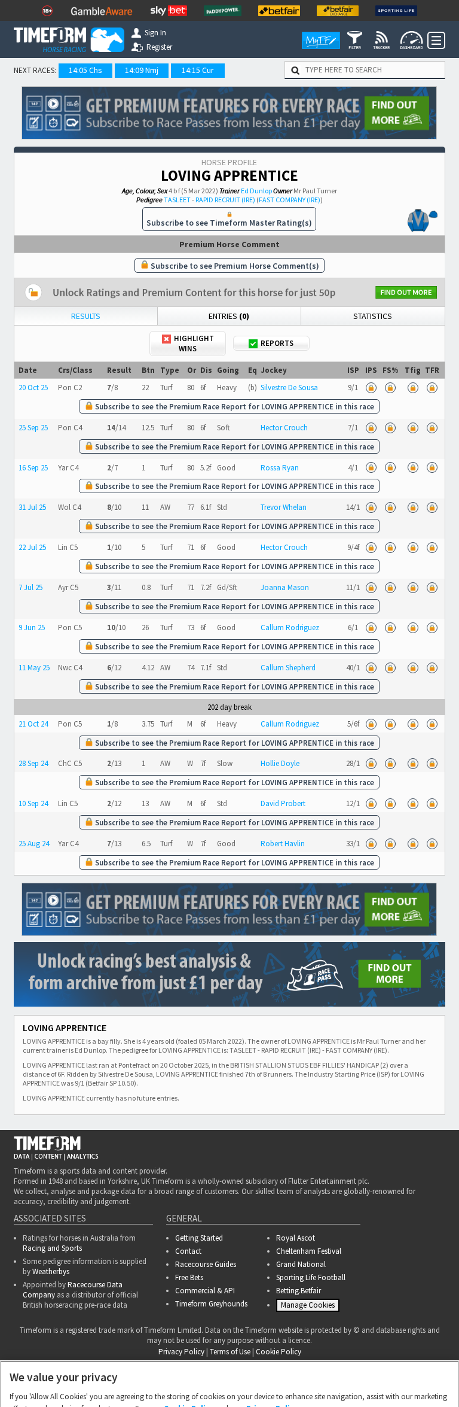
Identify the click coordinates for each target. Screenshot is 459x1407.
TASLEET (177, 199)
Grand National (301, 1264)
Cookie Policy (189, 1350)
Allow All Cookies (317, 1386)
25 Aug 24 (34, 843)
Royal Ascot (295, 1238)
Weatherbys (50, 1271)
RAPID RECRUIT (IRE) (225, 199)
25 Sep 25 (33, 428)
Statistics (372, 316)
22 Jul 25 (32, 547)
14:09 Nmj (141, 70)
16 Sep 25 (33, 468)
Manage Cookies (134, 1386)
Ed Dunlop (256, 190)
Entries (229, 316)
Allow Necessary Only (226, 1386)
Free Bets (189, 1277)
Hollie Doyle (280, 763)
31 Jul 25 (32, 507)
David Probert (283, 803)
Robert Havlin (283, 843)
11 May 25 (34, 668)
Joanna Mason (285, 587)
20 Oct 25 (33, 387)
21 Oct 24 (33, 724)
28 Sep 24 (33, 763)
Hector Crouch (284, 428)
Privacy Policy (272, 1350)
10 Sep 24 (33, 803)
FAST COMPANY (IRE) (289, 199)
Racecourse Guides (205, 1264)
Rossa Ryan (280, 468)
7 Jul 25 (30, 587)
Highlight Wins (194, 343)
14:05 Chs (85, 70)
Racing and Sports (52, 1248)
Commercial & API (205, 1291)
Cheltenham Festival (308, 1251)
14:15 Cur (198, 70)
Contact (188, 1251)
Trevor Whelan (284, 507)
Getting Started (199, 1238)
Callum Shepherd (288, 668)
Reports (277, 343)
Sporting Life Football (310, 1277)
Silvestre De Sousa (289, 387)
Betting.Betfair (298, 1291)
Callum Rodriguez (290, 627)
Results (85, 316)
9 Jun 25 (32, 627)
